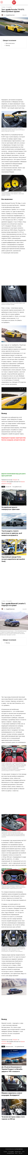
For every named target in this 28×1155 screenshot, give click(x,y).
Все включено (10, 43)
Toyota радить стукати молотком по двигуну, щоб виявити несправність (12, 533)
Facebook (4, 481)
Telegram (15, 479)
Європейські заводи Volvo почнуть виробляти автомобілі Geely (13, 559)
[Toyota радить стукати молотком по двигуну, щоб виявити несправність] (14, 521)
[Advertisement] (14, 270)
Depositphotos (19, 1149)
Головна (3, 7)
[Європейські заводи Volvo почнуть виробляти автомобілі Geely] (14, 547)
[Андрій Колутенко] (2, 15)
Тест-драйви (9, 7)
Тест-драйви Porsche (16, 486)
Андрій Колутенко (10, 15)
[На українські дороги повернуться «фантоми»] (14, 497)
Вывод (8, 45)
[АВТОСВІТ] (14, 2)
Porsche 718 (8, 486)
